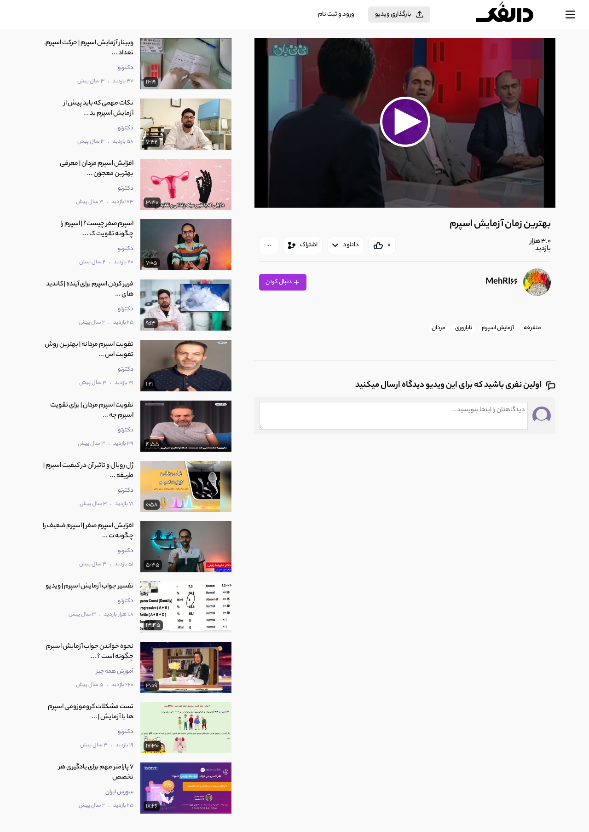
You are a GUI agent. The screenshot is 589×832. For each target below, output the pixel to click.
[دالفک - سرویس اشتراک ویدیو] (512, 14)
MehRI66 (501, 282)
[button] (405, 121)
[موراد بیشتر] (268, 245)
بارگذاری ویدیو (393, 14)
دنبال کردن (279, 282)
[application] (404, 123)
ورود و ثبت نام (336, 14)
